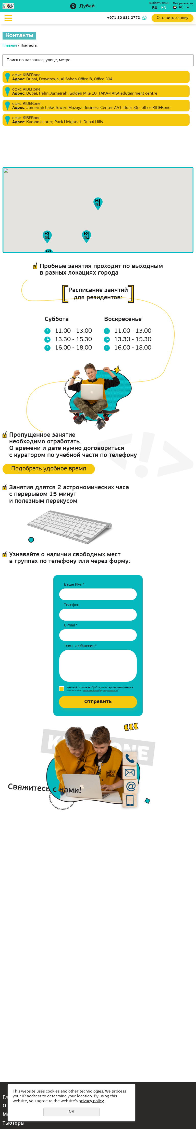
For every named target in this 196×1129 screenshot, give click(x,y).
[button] (98, 203)
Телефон (71, 605)
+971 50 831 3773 (123, 18)
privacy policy (91, 1101)
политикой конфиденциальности (100, 690)
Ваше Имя (74, 585)
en (163, 8)
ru (154, 8)
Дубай (87, 6)
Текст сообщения (80, 646)
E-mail (70, 625)
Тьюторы (13, 1123)
